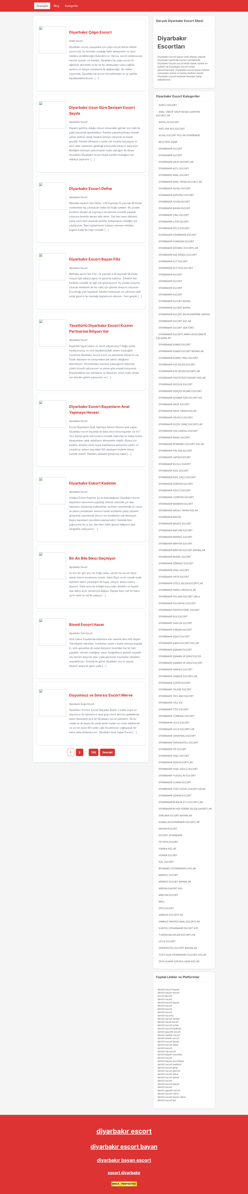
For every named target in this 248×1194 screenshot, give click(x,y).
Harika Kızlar (167, 848)
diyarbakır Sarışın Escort (175, 629)
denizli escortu (165, 1015)
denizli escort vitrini (168, 1093)
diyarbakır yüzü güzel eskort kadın (182, 788)
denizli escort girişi (168, 1067)
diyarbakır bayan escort (124, 1160)
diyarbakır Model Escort (175, 556)
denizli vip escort (167, 1051)
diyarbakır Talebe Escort (175, 689)
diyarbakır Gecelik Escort (176, 384)
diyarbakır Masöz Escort (175, 523)
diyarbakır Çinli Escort (174, 215)
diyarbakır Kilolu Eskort (175, 464)
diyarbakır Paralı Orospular (177, 589)
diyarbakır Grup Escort (174, 404)
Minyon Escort (168, 895)
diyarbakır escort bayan (124, 1146)
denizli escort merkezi (169, 1064)
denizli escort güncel (169, 1070)
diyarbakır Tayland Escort (176, 696)
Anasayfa (42, 5)
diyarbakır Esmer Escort (175, 344)
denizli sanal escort (168, 1021)
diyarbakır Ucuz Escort (174, 722)
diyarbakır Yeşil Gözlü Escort (178, 768)
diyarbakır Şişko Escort (174, 636)
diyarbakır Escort (78, 121)
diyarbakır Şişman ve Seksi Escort (181, 662)
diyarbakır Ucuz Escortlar (176, 729)
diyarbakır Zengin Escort (175, 795)
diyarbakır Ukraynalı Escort (177, 735)
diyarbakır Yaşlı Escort (174, 755)
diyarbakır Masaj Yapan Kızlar (178, 510)
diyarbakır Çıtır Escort (80, 633)
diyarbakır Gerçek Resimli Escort (180, 391)
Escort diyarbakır (170, 835)
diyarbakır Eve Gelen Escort (177, 364)
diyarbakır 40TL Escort (174, 168)
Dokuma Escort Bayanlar (175, 815)
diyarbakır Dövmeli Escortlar (178, 248)
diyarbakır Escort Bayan (174, 301)
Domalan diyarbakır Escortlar (179, 822)
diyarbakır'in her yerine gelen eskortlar (185, 808)
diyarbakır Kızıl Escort (174, 470)
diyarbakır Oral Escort (174, 570)
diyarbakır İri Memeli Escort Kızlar (181, 444)
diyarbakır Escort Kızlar (175, 321)
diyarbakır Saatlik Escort (175, 623)
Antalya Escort (169, 122)
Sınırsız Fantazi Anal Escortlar (179, 921)
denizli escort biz (167, 1100)
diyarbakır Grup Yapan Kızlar (177, 410)
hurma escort (168, 855)
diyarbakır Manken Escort (176, 503)
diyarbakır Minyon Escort (175, 543)
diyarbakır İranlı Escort (174, 437)
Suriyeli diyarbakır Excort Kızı (178, 928)
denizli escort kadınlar (169, 1028)
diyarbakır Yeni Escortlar (176, 762)
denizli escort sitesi (168, 1044)
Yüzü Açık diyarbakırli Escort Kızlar (182, 954)
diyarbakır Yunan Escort (175, 782)
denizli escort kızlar (168, 1025)
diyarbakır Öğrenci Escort (176, 563)
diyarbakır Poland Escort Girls (179, 596)
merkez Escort (168, 875)
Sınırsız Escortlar (171, 914)
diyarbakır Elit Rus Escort (176, 267)
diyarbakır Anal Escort (174, 175)
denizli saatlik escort (169, 1035)
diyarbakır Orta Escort (174, 576)
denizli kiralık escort (168, 1038)
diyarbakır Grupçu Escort (176, 417)
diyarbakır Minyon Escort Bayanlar (182, 550)
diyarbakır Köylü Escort (175, 490)
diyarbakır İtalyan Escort (175, 450)
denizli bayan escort (168, 992)
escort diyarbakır (124, 1172)
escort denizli (165, 995)
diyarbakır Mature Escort (176, 530)
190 (93, 752)
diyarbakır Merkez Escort (175, 537)
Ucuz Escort (167, 941)
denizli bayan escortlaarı (171, 1061)
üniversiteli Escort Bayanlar (178, 948)
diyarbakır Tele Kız (171, 702)
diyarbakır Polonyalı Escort (177, 603)
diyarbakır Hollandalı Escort (178, 430)
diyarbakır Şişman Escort (175, 649)
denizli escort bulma (168, 1077)
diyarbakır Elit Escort (173, 261)
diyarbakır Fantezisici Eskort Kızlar (182, 377)
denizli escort (165, 999)
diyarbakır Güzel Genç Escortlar (180, 424)
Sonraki (107, 752)
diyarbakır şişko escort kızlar (179, 643)
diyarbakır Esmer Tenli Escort (178, 357)
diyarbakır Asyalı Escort (175, 188)
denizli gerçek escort (169, 1090)
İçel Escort (166, 861)
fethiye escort (168, 841)
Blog (56, 5)
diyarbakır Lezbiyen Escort (176, 497)
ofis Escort (166, 908)
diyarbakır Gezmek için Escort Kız (180, 397)
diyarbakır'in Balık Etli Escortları (181, 802)
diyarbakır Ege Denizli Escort (178, 254)
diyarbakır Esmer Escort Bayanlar (181, 351)
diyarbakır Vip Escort (173, 749)
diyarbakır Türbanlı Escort (177, 716)
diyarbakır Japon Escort (175, 457)
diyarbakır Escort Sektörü (176, 327)
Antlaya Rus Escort (172, 128)
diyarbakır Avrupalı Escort (176, 195)
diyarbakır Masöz (170, 517)
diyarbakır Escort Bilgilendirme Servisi (184, 314)
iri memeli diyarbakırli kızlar (177, 868)
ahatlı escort (76, 40)
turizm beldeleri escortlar (177, 934)
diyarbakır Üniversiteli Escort (178, 742)
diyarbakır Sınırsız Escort (176, 669)
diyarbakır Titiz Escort (174, 709)
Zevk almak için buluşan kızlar (179, 961)
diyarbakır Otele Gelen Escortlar (181, 583)
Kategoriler (71, 5)
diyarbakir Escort (78, 339)
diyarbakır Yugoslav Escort (177, 775)
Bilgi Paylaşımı (168, 141)
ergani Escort (168, 828)
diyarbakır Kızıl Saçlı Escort (177, 477)
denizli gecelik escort (169, 1031)
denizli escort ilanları (169, 1018)
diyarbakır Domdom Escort (176, 241)
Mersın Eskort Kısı (170, 888)
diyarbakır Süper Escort (175, 682)
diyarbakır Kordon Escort (176, 483)
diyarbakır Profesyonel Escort (179, 609)
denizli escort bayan (168, 989)
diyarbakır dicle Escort (174, 228)
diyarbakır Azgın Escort (81, 704)
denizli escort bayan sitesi (172, 1096)
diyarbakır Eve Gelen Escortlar (179, 371)
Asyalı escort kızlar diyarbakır (179, 135)
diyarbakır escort (124, 1131)
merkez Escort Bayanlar (175, 881)
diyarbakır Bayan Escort (174, 208)
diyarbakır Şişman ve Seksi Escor (180, 656)
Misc (162, 901)
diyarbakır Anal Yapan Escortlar (180, 181)
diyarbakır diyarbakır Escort (177, 234)
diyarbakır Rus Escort (173, 616)
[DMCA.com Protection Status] (124, 1185)
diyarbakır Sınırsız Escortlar (178, 676)
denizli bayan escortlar (170, 1054)
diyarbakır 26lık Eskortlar (176, 161)
